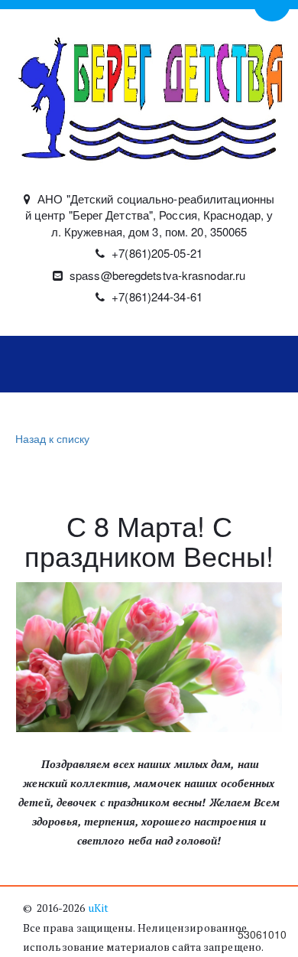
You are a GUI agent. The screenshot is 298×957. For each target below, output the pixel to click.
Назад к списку (52, 438)
